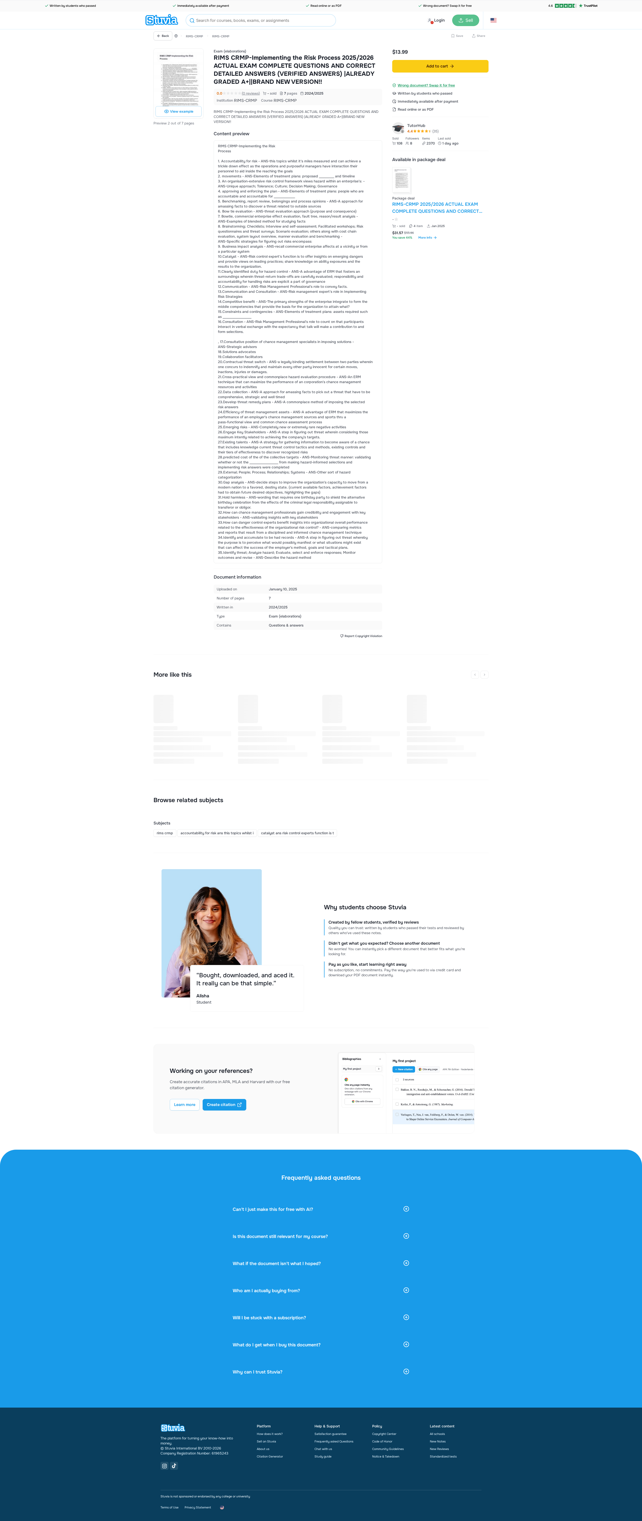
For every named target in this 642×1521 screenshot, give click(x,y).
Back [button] (165, 36)
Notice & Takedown (385, 1457)
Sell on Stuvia (266, 1441)
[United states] (176, 36)
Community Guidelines (388, 1449)
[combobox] (261, 20)
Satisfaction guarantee (330, 1434)
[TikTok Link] (174, 1466)
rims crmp (165, 833)
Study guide (323, 1457)
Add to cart (437, 66)
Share (481, 36)
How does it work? (270, 1434)
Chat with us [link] (323, 1449)
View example (181, 111)
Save (459, 36)
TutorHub (416, 125)
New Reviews (439, 1449)
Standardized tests (443, 1457)
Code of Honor (382, 1441)
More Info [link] (425, 238)
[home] (161, 20)
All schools (437, 1434)
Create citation (221, 1104)
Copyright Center (384, 1434)
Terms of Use (169, 1507)
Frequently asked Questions (333, 1441)
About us (263, 1449)
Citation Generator (270, 1457)
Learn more (184, 1104)
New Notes (438, 1441)
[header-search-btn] (192, 21)
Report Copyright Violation (363, 636)
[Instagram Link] (164, 1466)
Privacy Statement (198, 1507)
